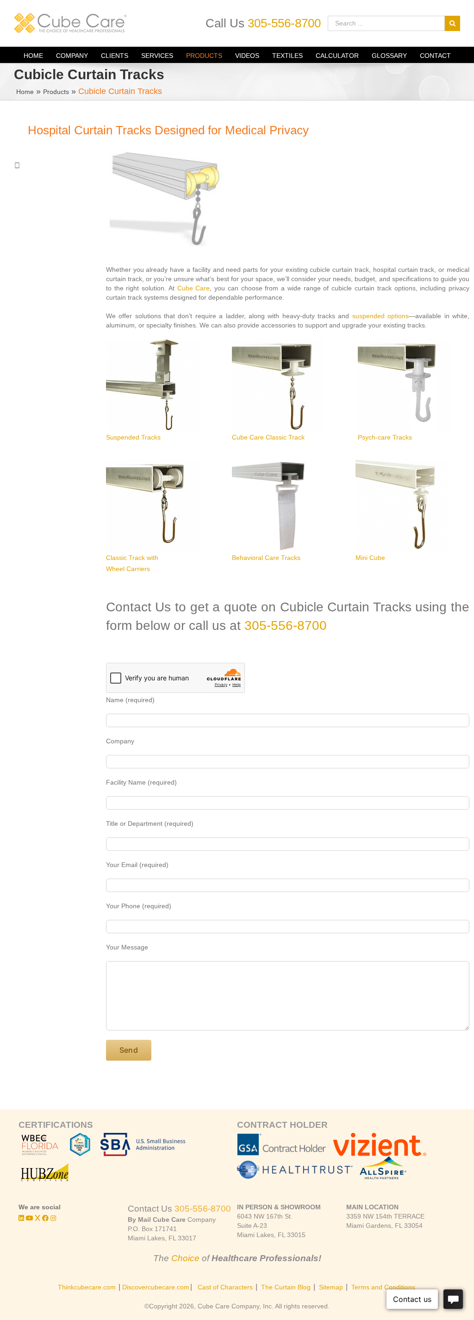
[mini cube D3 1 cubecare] (402, 505)
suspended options (380, 316)
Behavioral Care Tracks (266, 557)
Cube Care (193, 288)
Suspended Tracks (133, 437)
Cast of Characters (225, 1287)
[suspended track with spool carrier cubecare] (152, 385)
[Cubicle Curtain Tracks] (404, 385)
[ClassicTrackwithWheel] (152, 505)
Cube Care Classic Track (268, 437)
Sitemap (331, 1287)
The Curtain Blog (286, 1287)
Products (56, 91)
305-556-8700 (284, 23)
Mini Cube (370, 557)
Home (25, 91)
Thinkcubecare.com (87, 1287)
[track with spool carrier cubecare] (278, 385)
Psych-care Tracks (385, 437)
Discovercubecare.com (155, 1287)
